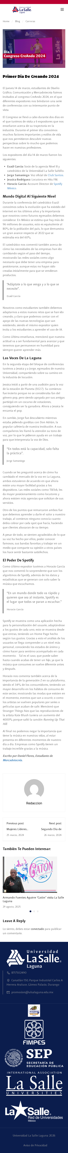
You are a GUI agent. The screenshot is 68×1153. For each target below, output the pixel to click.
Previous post (15, 823)
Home (6, 21)
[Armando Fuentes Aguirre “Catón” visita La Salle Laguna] (30, 874)
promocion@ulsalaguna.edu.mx (32, 992)
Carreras (30, 21)
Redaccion (34, 803)
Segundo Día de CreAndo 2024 (51, 830)
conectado (37, 929)
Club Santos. (56, 175)
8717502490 (18, 972)
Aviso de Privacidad (35, 1145)
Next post (55, 823)
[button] (30, 911)
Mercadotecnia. (12, 760)
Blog (17, 21)
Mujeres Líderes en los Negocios (17, 830)
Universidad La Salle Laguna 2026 (34, 1135)
